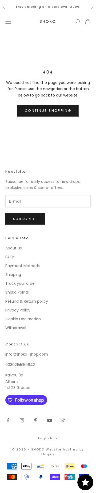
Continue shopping (48, 110)
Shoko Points (17, 292)
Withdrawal (15, 327)
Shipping (13, 274)
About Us (13, 248)
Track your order (20, 283)
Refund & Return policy (26, 301)
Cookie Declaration (23, 319)
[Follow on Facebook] (8, 420)
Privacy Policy (17, 310)
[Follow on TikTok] (63, 420)
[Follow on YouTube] (49, 420)
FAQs (10, 257)
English (45, 438)
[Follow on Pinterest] (35, 420)
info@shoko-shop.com (26, 354)
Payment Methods (22, 265)
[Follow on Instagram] (22, 420)
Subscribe (25, 218)
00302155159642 (20, 364)
